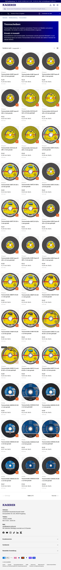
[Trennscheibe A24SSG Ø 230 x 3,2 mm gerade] (51, 466)
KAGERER (8, 562)
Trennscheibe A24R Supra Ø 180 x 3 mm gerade (50, 75)
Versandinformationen (18, 564)
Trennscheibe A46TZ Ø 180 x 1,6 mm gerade (30, 185)
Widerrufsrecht (41, 564)
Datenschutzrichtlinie (51, 564)
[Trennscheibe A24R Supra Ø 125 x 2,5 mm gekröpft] (30, 61)
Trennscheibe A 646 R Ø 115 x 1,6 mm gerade (50, 295)
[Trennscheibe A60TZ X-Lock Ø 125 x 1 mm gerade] (30, 355)
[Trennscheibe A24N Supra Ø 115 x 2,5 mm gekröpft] (51, 208)
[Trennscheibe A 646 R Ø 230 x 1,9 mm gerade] (30, 318)
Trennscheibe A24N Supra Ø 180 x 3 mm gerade (30, 259)
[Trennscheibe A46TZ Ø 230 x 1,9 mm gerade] (51, 172)
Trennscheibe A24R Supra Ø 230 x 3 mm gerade (9, 112)
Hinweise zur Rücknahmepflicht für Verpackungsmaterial (15, 566)
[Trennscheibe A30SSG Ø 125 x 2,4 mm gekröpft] (51, 429)
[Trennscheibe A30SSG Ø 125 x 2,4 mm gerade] (30, 429)
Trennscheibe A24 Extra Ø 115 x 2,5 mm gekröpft (29, 112)
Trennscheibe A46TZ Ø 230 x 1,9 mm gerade (50, 185)
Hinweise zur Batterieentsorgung (36, 566)
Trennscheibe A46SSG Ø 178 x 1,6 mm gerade (10, 479)
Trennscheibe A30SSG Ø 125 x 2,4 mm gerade (30, 443)
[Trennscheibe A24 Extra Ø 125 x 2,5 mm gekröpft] (51, 98)
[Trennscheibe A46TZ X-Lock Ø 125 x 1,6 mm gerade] (51, 355)
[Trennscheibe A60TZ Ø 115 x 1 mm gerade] (10, 208)
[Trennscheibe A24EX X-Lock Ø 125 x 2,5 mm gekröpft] (10, 355)
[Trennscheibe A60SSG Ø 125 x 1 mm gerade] (51, 392)
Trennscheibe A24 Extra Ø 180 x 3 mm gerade (9, 148)
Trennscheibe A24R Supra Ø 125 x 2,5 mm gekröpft (30, 75)
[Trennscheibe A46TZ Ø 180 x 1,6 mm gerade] (30, 171)
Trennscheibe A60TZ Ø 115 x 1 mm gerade (9, 222)
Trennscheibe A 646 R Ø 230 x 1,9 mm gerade (30, 332)
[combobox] (30, 8)
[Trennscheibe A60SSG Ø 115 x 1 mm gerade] (10, 392)
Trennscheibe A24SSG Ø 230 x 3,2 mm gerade (50, 479)
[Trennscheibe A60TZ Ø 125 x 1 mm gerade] (30, 208)
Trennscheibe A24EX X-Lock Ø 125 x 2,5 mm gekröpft (10, 369)
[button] (54, 5)
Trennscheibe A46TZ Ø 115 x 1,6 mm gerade (50, 148)
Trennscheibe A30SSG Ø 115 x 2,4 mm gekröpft (30, 406)
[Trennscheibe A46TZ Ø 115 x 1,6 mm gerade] (51, 135)
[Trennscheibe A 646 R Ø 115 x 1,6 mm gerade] (51, 282)
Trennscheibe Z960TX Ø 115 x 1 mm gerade (9, 295)
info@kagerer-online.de (9, 526)
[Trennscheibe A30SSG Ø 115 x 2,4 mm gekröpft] (30, 392)
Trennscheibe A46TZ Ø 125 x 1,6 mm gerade (10, 185)
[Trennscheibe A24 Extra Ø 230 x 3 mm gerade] (30, 135)
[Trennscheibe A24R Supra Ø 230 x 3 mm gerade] (10, 98)
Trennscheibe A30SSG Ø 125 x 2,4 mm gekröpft (50, 442)
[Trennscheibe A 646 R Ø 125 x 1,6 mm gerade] (10, 319)
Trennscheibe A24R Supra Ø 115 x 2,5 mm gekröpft (9, 75)
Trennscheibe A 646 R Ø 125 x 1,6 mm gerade (9, 332)
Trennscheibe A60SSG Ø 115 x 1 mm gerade (10, 406)
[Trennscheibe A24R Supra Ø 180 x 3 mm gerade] (51, 61)
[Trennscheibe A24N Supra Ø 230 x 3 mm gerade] (51, 245)
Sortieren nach (7, 48)
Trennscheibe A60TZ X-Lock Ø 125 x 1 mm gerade (30, 369)
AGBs (27, 564)
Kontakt (9, 564)
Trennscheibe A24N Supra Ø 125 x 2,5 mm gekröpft (9, 259)
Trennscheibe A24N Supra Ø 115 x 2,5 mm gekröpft (50, 222)
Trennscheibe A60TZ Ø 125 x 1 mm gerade (30, 222)
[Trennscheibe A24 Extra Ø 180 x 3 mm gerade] (10, 135)
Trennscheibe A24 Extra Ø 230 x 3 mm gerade (29, 149)
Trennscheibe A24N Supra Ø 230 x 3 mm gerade (50, 259)
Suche (4, 564)
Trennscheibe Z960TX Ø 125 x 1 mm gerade (30, 296)
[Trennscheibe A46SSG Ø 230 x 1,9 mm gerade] (30, 465)
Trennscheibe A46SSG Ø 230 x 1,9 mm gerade (30, 479)
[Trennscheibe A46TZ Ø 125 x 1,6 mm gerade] (10, 172)
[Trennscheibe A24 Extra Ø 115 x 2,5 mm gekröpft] (30, 98)
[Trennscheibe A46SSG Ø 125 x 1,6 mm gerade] (10, 429)
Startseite (5, 17)
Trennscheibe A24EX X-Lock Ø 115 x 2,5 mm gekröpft (50, 332)
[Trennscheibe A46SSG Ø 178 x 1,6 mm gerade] (10, 466)
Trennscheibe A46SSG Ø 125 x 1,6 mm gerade (10, 442)
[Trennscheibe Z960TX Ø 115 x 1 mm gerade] (10, 282)
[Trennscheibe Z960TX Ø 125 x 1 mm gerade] (30, 282)
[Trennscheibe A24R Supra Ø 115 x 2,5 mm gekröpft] (10, 61)
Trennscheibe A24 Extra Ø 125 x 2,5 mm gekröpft (50, 112)
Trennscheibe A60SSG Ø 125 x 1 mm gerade (50, 406)
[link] (12, 496)
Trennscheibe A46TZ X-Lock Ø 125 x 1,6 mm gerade (50, 369)
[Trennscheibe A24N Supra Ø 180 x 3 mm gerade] (30, 245)
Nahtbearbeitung (13, 17)
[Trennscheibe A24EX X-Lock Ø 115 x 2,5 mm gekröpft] (51, 319)
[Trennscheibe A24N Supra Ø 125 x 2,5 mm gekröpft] (10, 245)
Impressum (33, 564)
